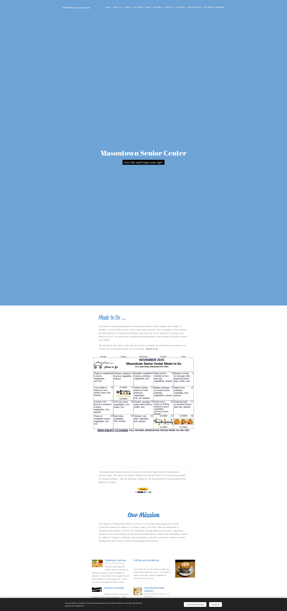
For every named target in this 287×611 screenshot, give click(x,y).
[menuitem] (108, 7)
